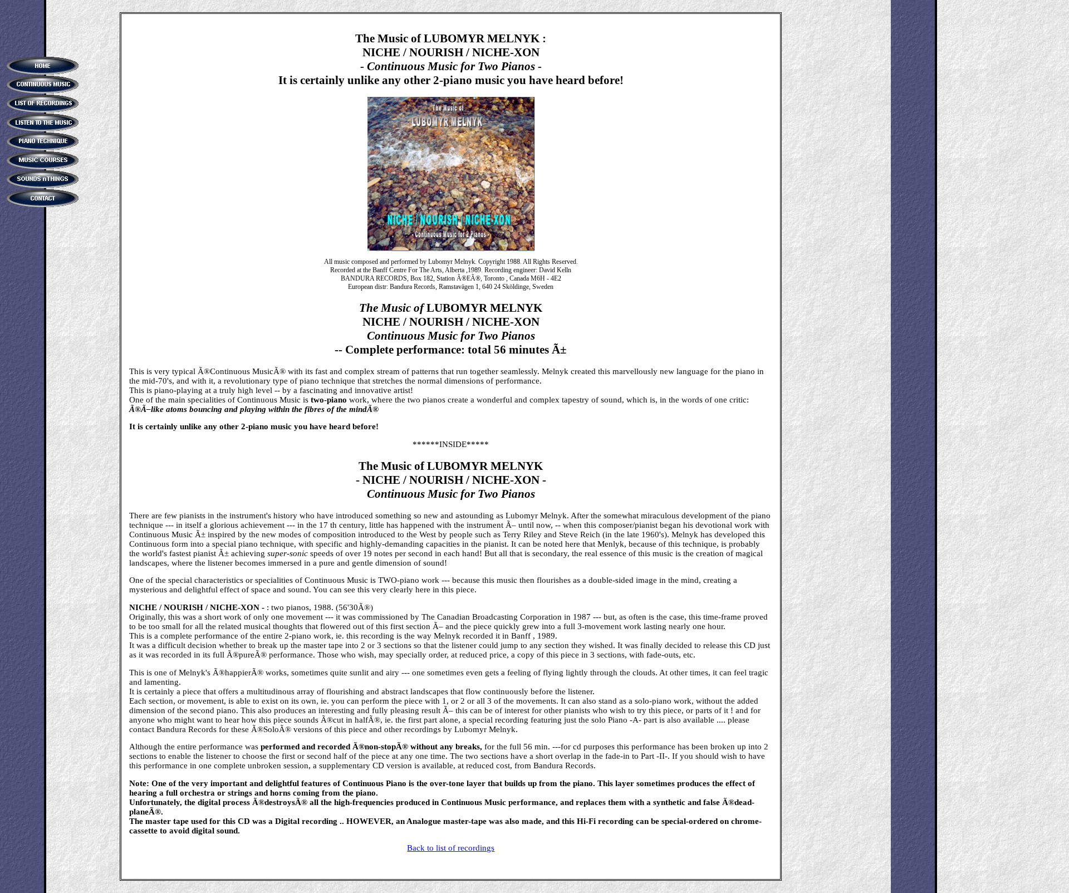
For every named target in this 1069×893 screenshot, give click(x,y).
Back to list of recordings (450, 847)
